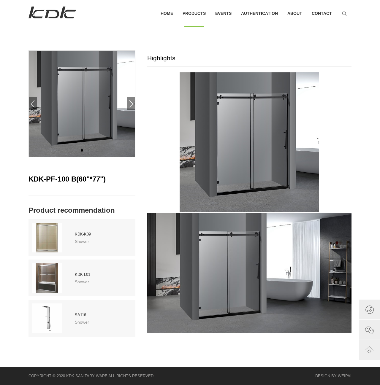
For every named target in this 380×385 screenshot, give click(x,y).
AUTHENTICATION (259, 13)
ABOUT (294, 13)
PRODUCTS (194, 13)
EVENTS (223, 13)
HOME (167, 13)
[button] (131, 103)
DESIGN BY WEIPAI (333, 376)
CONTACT (322, 13)
